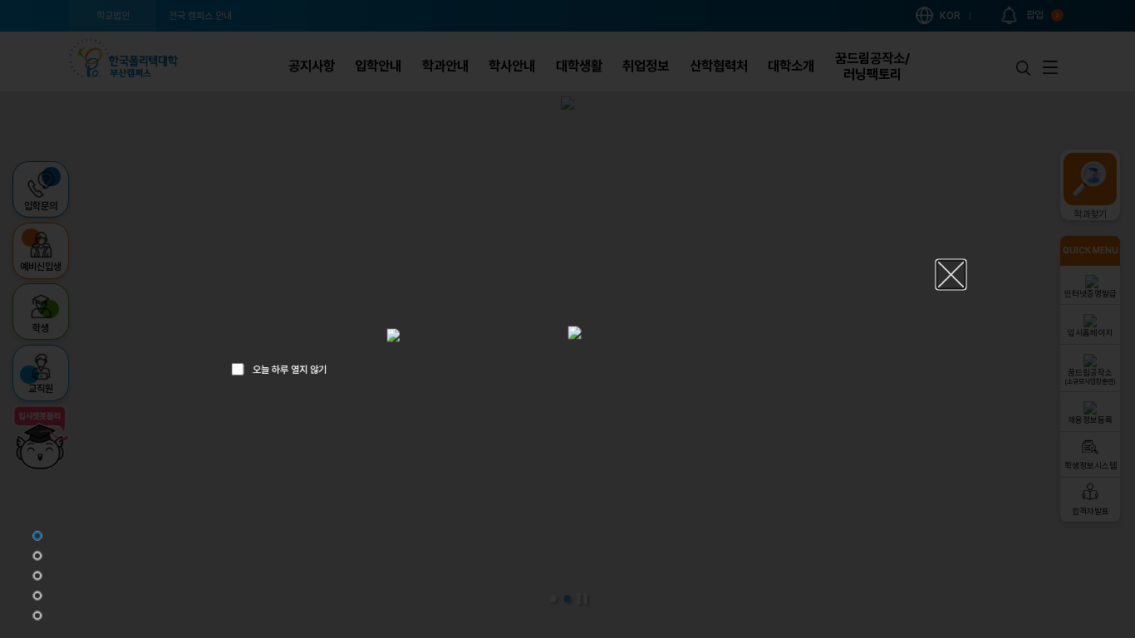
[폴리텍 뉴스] (37, 556)
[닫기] (951, 275)
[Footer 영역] (37, 616)
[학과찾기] (37, 576)
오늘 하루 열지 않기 (290, 369)
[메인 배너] (37, 536)
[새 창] (393, 334)
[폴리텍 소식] (37, 596)
